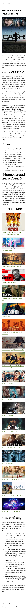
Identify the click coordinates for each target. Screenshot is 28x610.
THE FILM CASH (6, 3)
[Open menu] (25, 3)
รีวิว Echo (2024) (6, 316)
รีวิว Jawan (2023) (7, 400)
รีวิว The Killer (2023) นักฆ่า (9, 432)
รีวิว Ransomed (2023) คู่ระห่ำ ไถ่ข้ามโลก (13, 496)
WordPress (17, 607)
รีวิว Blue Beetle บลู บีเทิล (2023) (11, 512)
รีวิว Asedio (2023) (7, 250)
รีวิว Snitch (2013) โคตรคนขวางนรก (12, 416)
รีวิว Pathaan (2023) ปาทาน (9, 384)
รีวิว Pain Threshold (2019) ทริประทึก (12, 480)
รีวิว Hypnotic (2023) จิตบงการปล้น (11, 448)
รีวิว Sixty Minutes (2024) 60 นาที (11, 266)
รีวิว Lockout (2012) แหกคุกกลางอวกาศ (12, 464)
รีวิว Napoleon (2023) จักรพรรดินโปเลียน (13, 350)
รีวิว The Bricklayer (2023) (9, 282)
